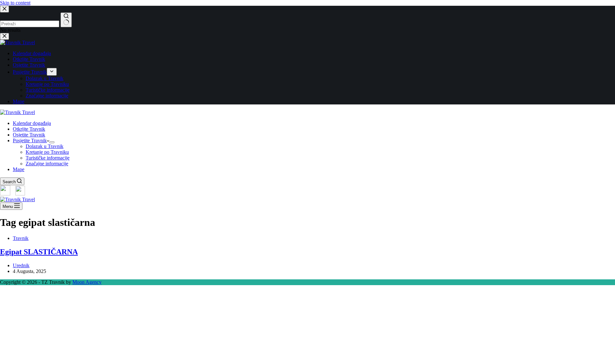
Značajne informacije (47, 163)
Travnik (21, 238)
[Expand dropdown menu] (51, 142)
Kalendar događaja (32, 123)
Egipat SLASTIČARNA (39, 252)
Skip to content (15, 2)
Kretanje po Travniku (47, 152)
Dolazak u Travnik (44, 146)
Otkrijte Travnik (29, 129)
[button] (307, 293)
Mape (18, 169)
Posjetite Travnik (30, 140)
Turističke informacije (48, 158)
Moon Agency (87, 282)
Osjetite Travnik (29, 134)
